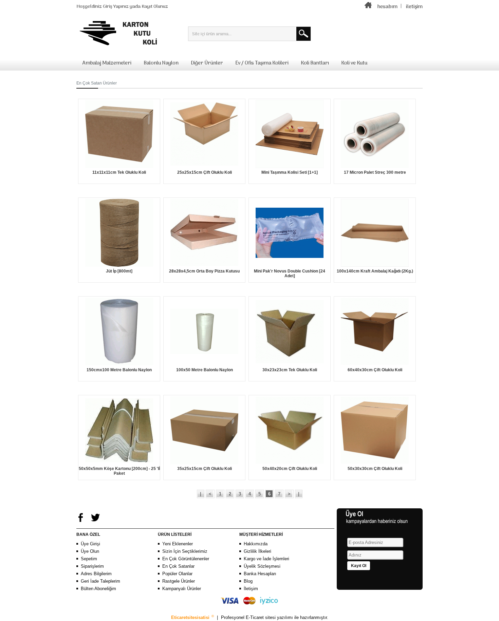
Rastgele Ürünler (178, 581)
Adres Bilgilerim (96, 573)
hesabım (387, 6)
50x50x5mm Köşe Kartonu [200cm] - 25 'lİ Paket (119, 471)
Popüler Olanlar (177, 573)
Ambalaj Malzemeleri (106, 63)
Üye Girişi (90, 543)
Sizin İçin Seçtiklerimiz (184, 551)
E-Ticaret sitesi (261, 617)
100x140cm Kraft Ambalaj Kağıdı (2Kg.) (375, 271)
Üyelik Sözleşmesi (262, 566)
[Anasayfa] (368, 6)
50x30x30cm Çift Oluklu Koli (375, 468)
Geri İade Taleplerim (100, 581)
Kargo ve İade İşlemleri (266, 558)
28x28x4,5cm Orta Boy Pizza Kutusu (204, 271)
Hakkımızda (255, 543)
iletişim (414, 6)
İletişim (251, 588)
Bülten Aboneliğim (98, 588)
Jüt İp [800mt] (119, 271)
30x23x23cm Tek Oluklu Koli (289, 370)
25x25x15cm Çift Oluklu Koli (204, 172)
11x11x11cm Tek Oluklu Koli (119, 172)
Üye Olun (90, 551)
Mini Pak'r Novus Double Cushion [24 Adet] (289, 273)
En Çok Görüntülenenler (185, 558)
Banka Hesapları (260, 573)
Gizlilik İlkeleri (257, 551)
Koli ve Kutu (354, 63)
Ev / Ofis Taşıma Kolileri (262, 63)
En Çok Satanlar (178, 566)
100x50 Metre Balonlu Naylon (204, 370)
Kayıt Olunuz (155, 7)
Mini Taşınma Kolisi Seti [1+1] (289, 172)
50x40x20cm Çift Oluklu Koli (289, 468)
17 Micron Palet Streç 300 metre (375, 172)
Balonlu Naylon (161, 63)
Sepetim (89, 558)
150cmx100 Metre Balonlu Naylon (119, 370)
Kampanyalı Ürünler (181, 588)
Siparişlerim (92, 566)
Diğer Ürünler (207, 63)
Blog (248, 581)
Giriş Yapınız (116, 7)
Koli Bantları (315, 63)
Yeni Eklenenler (177, 543)
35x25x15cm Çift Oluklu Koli (204, 468)
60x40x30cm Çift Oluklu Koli (375, 370)
